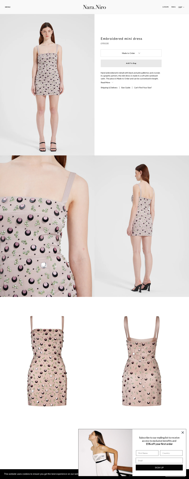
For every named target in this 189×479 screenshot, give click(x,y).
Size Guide (125, 88)
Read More (106, 82)
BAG (174, 7)
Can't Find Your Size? (143, 88)
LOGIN (166, 7)
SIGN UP (159, 467)
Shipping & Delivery (109, 88)
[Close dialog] (182, 432)
